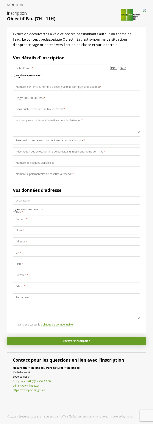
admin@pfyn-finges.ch (26, 385)
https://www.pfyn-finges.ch (29, 390)
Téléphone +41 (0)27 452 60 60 (32, 381)
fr (13, 5)
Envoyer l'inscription (76, 341)
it (17, 5)
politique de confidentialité (57, 324)
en (21, 5)
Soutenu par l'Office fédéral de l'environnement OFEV (76, 416)
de (8, 5)
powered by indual (122, 416)
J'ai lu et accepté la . (45, 324)
